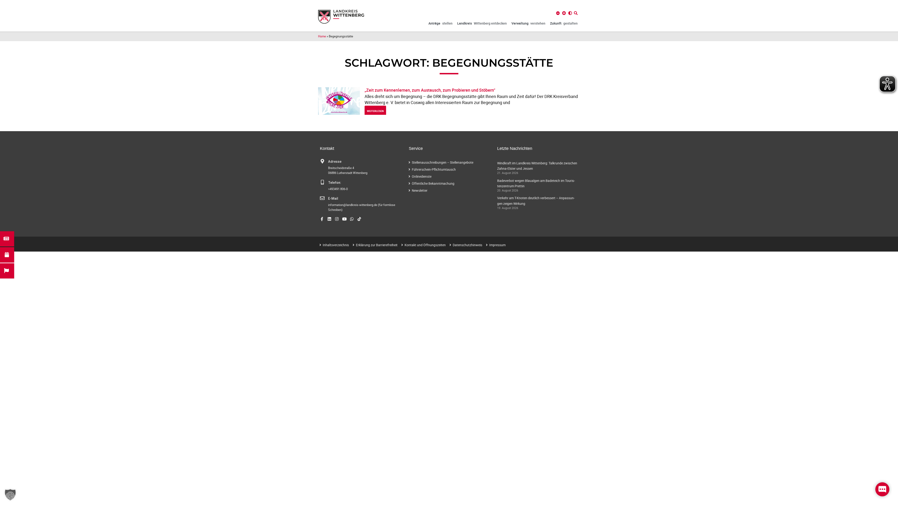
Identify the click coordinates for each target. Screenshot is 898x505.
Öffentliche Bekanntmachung (433, 183)
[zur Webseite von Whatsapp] (352, 219)
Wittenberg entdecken (482, 23)
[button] (10, 494)
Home (322, 36)
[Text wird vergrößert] (564, 13)
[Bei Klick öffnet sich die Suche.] (576, 13)
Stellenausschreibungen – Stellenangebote (442, 162)
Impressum (497, 245)
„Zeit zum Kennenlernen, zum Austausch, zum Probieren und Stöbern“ (430, 90)
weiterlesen (375, 111)
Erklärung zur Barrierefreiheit (377, 245)
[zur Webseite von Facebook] (322, 219)
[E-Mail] (322, 198)
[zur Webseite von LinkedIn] (329, 219)
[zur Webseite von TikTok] (359, 219)
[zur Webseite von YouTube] (344, 219)
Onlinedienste (421, 176)
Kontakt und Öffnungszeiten (425, 245)
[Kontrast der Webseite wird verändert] (570, 13)
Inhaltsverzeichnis (336, 245)
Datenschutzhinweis (467, 245)
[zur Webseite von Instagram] (337, 219)
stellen (440, 23)
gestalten (564, 23)
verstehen (528, 23)
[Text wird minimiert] (558, 13)
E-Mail (333, 199)
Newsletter (419, 190)
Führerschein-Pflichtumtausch (434, 169)
